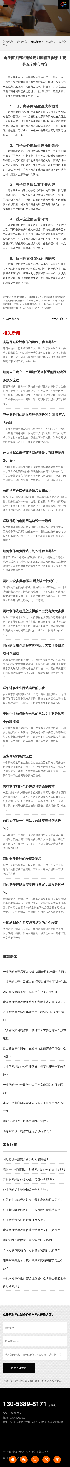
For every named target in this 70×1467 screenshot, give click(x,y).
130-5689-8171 (25, 1403)
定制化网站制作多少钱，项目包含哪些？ (29, 1179)
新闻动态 (8, 41)
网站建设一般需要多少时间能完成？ (26, 1159)
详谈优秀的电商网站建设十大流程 (27, 520)
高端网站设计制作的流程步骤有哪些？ (30, 341)
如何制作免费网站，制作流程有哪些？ (30, 550)
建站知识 (36, 41)
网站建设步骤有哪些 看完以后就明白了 (31, 581)
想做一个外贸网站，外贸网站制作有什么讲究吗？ (34, 1169)
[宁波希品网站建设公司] (63, 4)
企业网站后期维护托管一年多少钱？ (26, 1189)
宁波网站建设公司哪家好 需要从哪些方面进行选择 (35, 982)
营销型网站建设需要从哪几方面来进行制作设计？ (34, 1002)
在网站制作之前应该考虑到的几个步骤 (30, 922)
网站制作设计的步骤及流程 (22, 858)
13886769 (15, 1413)
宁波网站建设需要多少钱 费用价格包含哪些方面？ (35, 971)
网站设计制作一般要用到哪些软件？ (26, 1121)
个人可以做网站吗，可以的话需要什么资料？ (31, 1250)
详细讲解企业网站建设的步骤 (24, 687)
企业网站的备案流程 (17, 756)
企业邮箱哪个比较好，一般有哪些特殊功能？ (31, 1210)
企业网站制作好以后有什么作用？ (24, 1220)
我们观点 (22, 41)
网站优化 (50, 41)
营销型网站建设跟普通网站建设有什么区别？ (31, 1230)
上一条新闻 (12, 318)
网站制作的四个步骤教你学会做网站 (29, 786)
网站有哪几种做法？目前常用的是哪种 (27, 1240)
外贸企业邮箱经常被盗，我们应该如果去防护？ (33, 1200)
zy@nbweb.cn (18, 1417)
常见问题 (10, 1144)
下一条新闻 (57, 318)
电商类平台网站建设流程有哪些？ (27, 490)
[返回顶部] (57, 1459)
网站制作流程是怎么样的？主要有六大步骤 (33, 611)
